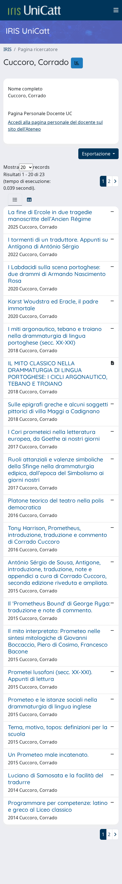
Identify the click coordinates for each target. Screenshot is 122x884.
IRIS (7, 49)
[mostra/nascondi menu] (116, 10)
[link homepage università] (34, 10)
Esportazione (97, 154)
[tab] (15, 200)
